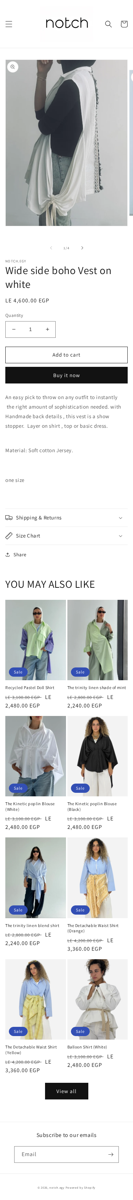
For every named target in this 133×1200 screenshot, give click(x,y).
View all (66, 1091)
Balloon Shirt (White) (87, 1047)
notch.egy (56, 1187)
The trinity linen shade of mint (97, 687)
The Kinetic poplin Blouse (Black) (92, 806)
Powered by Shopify (81, 1187)
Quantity (14, 315)
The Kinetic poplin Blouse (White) (30, 806)
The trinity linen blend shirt (32, 925)
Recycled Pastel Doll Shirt (30, 687)
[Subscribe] (110, 1154)
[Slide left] (51, 248)
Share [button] (20, 554)
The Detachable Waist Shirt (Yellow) (31, 1049)
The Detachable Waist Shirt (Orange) (93, 928)
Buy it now (66, 375)
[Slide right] (82, 248)
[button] (9, 24)
